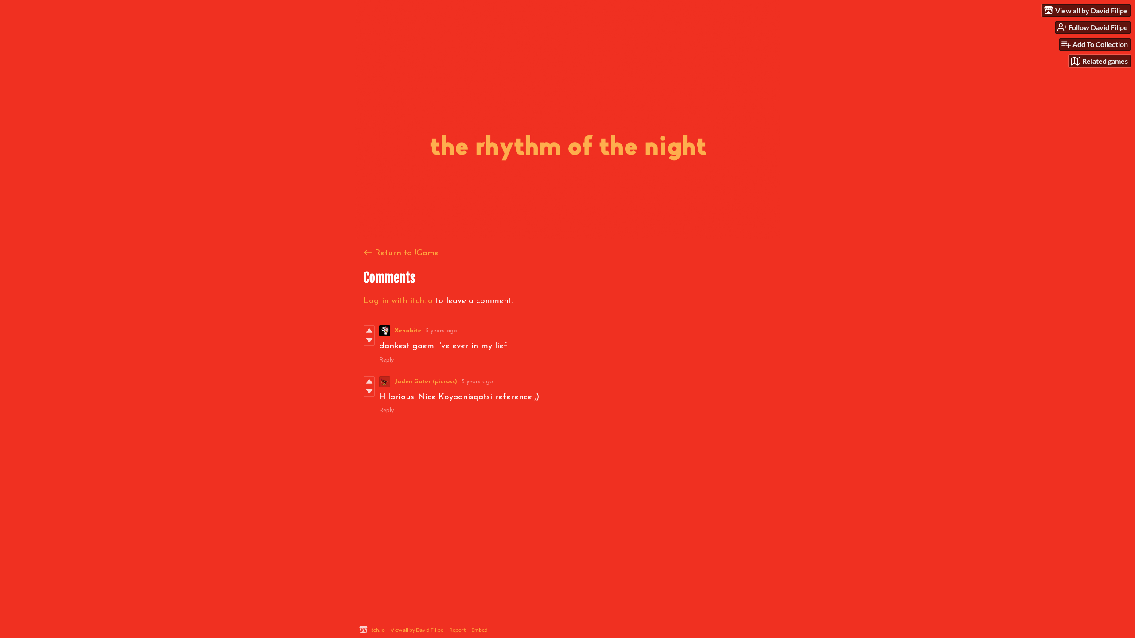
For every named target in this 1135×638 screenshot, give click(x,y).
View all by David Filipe (417, 629)
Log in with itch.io (398, 301)
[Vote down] (369, 340)
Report (457, 629)
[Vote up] (369, 330)
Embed (479, 629)
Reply (386, 360)
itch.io (377, 629)
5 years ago (441, 331)
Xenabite (408, 331)
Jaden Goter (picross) (426, 382)
